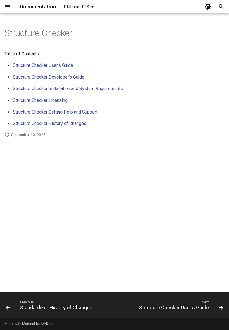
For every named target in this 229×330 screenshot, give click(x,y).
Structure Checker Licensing (40, 100)
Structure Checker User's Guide (43, 65)
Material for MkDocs (38, 324)
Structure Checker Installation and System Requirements (68, 88)
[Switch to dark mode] (207, 6)
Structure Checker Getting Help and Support (55, 112)
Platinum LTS (76, 7)
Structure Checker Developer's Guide (48, 77)
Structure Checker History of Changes (49, 123)
